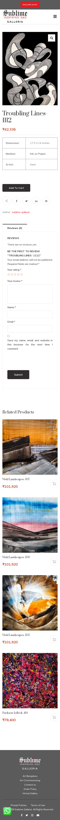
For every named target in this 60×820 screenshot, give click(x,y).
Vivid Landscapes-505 (16, 635)
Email (11, 321)
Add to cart (16, 187)
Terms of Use (38, 805)
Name (11, 307)
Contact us (30, 784)
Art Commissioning (30, 780)
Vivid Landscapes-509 (16, 557)
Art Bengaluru (30, 776)
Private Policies (19, 805)
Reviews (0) (14, 228)
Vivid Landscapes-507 (15, 479)
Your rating (14, 269)
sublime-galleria (21, 212)
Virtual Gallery (30, 793)
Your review (14, 281)
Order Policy (30, 789)
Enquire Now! (30, 4)
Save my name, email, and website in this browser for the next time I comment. (30, 344)
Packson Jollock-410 (15, 713)
